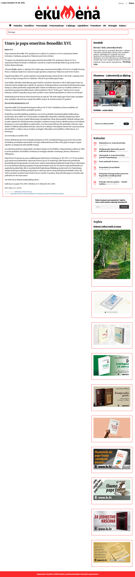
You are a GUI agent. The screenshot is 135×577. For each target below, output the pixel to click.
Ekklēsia (18, 192)
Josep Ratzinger (51, 194)
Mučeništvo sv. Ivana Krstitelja (112, 143)
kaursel (61, 194)
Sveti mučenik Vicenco (108, 161)
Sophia (97, 221)
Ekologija (112, 25)
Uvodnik (98, 42)
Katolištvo (29, 25)
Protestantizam (57, 25)
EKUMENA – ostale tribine (103, 110)
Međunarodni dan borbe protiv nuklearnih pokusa (112, 150)
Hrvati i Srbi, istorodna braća (107, 47)
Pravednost (95, 25)
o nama (3, 3)
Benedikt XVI (33, 194)
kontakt (11, 3)
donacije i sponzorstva (89, 574)
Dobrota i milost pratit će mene (107, 226)
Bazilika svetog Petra (19, 194)
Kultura (122, 25)
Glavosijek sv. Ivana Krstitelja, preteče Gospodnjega (112, 156)
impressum (41, 574)
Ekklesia (41, 194)
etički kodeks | (60, 574)
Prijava (131, 3)
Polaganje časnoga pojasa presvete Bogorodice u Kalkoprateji (113, 175)
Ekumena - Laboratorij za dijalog (111, 75)
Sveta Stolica (27, 192)
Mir (104, 25)
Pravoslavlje (41, 25)
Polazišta (18, 25)
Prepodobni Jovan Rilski (109, 167)
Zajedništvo (83, 25)
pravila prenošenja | (73, 574)
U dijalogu (70, 25)
